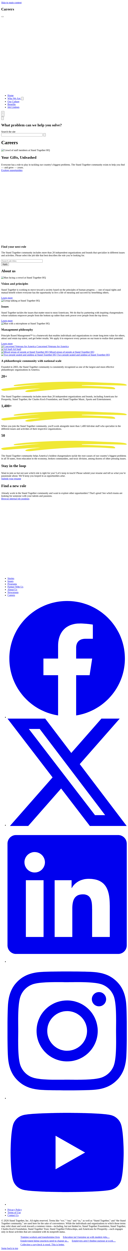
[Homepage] (64, 90)
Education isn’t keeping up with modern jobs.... (86, 1237)
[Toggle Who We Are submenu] (22, 98)
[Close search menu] (2, 118)
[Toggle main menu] (2, 16)
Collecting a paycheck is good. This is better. (42, 1244)
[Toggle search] (2, 114)
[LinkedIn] (67, 961)
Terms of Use (14, 1212)
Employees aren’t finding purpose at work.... (94, 1240)
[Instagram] (67, 1098)
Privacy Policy (14, 1209)
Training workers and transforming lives (40, 1237)
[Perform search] (44, 134)
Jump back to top (9, 1248)
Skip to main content (11, 2)
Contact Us (13, 1215)
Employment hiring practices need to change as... (44, 1240)
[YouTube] (67, 1204)
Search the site (8, 131)
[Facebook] (67, 717)
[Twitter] (67, 825)
